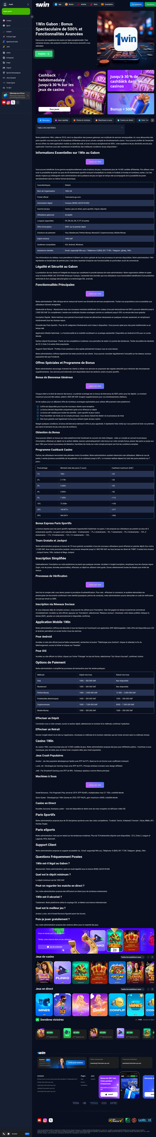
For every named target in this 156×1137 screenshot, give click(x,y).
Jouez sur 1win (95, 162)
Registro (42, 54)
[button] (97, 109)
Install (110, 1094)
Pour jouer (115, 950)
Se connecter (137, 4)
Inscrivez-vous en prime (54, 109)
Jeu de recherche (56, 947)
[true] (4, 102)
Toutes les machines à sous (131, 957)
